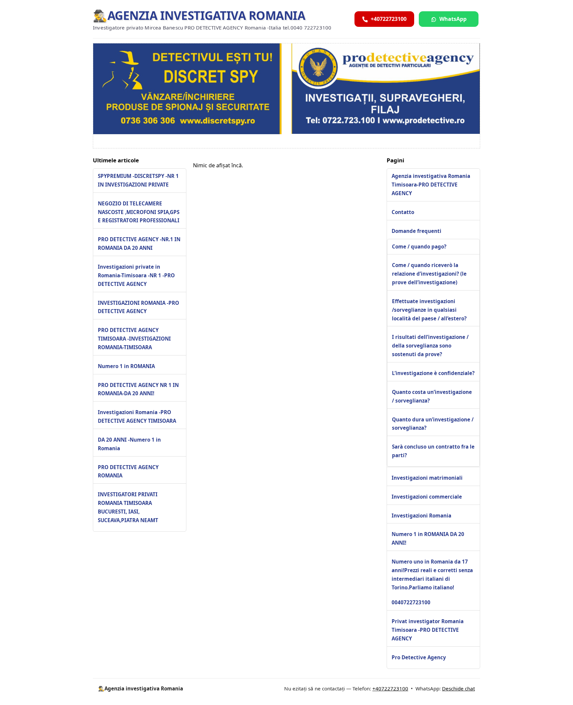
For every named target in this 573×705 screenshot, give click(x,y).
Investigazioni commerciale (427, 496)
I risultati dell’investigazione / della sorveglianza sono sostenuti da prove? (430, 345)
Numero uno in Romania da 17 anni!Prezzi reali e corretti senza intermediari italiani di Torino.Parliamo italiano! (432, 574)
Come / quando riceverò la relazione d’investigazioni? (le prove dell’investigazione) (429, 274)
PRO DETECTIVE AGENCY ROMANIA (128, 471)
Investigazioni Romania (421, 515)
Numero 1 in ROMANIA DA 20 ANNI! (428, 538)
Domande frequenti (416, 231)
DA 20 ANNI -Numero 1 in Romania (129, 444)
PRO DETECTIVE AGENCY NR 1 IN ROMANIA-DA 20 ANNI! (138, 389)
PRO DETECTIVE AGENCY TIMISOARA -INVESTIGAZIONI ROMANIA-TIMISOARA (134, 339)
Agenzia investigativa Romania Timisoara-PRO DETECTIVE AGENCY (431, 184)
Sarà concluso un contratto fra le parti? (433, 451)
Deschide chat (458, 688)
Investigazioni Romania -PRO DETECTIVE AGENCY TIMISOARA (137, 416)
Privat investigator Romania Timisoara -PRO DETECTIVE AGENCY (428, 630)
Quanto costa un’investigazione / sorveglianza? (432, 396)
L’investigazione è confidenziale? (433, 373)
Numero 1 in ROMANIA (126, 366)
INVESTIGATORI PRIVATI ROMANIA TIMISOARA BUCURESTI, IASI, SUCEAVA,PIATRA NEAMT (128, 507)
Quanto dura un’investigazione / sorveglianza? (433, 423)
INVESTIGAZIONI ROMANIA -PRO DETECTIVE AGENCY (138, 307)
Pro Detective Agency (419, 657)
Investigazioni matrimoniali (427, 477)
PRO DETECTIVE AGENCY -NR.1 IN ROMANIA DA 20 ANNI (139, 243)
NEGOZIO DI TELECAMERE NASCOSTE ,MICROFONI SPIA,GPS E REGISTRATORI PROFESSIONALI (138, 212)
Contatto (403, 212)
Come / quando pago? (419, 246)
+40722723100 (390, 688)
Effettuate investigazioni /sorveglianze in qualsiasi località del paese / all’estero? (429, 310)
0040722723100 (411, 602)
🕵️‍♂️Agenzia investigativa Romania (199, 15)
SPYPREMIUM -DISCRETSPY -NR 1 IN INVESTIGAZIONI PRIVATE (138, 180)
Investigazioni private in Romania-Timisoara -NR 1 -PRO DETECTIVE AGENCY (136, 275)
